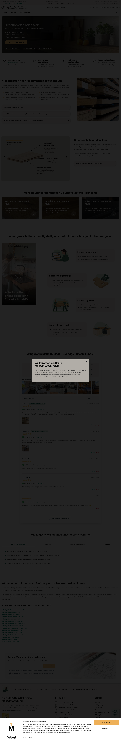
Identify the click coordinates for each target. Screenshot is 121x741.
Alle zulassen (106, 722)
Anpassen (105, 728)
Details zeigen (27, 737)
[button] (86, 361)
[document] (60, 370)
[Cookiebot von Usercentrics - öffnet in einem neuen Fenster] (11, 737)
